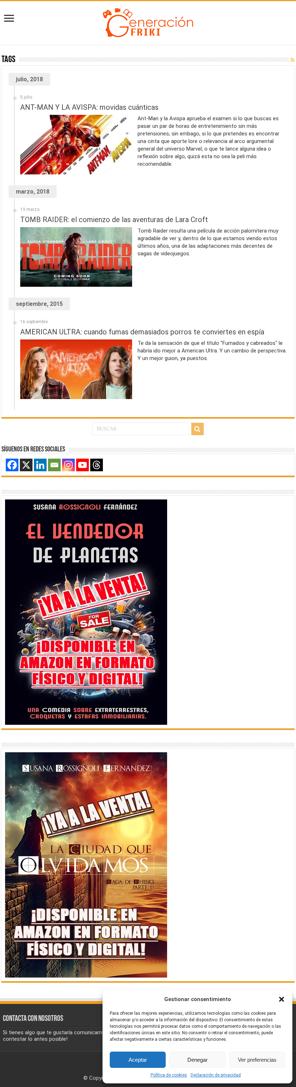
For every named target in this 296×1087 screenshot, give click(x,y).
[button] (281, 999)
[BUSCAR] (197, 429)
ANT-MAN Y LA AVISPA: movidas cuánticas (89, 107)
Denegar (197, 1060)
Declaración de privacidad (216, 1075)
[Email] (54, 465)
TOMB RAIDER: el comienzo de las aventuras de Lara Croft (114, 219)
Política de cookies (169, 1075)
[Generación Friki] (148, 21)
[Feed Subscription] (293, 60)
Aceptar (138, 1060)
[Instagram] (68, 465)
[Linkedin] (40, 465)
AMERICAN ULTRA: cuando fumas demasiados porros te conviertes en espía (142, 332)
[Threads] (96, 465)
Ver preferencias (257, 1060)
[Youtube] (82, 465)
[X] (26, 465)
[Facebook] (12, 465)
